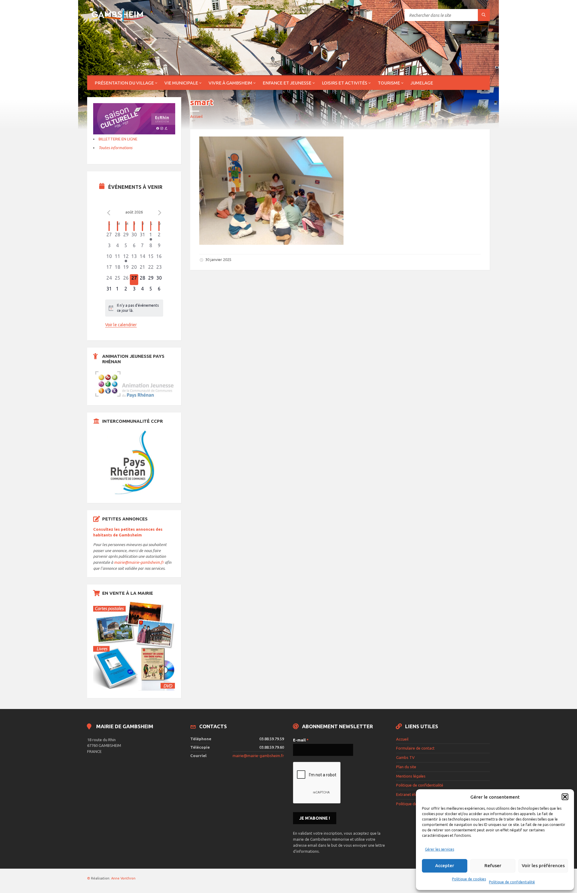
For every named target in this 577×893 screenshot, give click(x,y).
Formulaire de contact (415, 748)
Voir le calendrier (121, 324)
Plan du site (406, 767)
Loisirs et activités (344, 82)
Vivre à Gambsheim (230, 82)
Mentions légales (411, 776)
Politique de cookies (469, 879)
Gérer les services (439, 849)
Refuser (492, 865)
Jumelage (422, 82)
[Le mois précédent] (159, 212)
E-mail (301, 740)
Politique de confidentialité (512, 882)
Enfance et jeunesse (287, 82)
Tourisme (389, 82)
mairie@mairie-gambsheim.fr (139, 562)
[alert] (134, 308)
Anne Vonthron (123, 878)
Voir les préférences (543, 865)
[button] (565, 797)
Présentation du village (124, 82)
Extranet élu (406, 794)
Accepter (444, 865)
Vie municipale (181, 82)
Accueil (196, 116)
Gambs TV (405, 757)
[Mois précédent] (108, 212)
